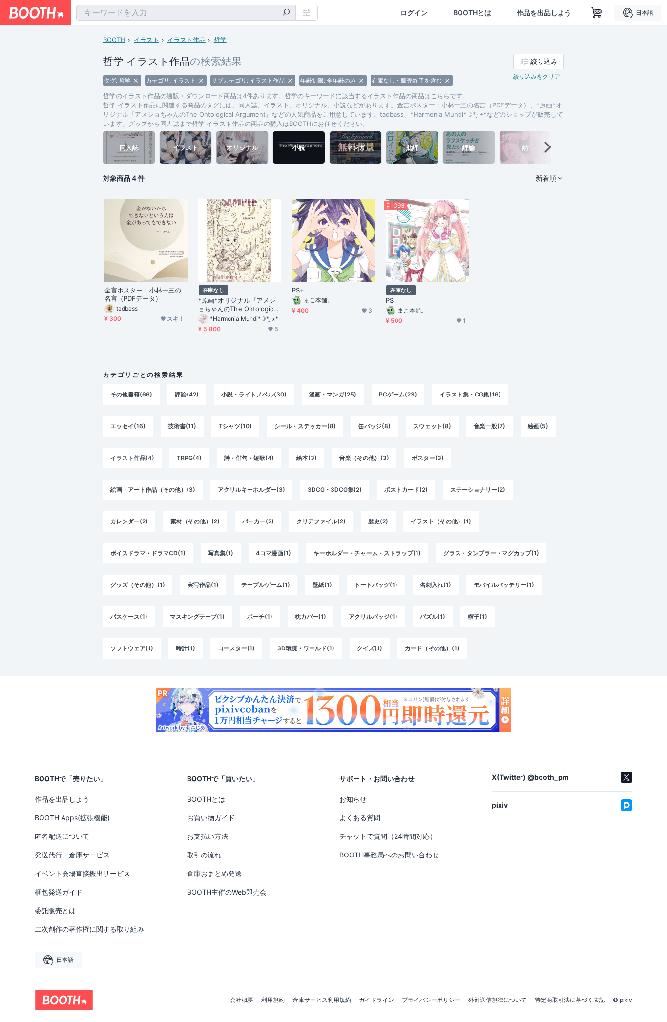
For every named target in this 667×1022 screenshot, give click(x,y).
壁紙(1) (322, 584)
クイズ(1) (369, 648)
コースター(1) (236, 648)
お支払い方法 (207, 836)
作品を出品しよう (544, 12)
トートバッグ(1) (375, 584)
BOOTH (114, 39)
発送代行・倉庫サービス (72, 855)
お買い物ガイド (211, 817)
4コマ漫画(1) (273, 553)
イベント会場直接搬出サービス (82, 873)
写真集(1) (220, 553)
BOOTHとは (472, 12)
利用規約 (273, 1000)
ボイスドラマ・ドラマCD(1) (148, 553)
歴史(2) (378, 521)
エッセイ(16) (128, 426)
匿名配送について (62, 836)
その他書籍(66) (131, 394)
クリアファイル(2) (321, 521)
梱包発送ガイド (59, 892)
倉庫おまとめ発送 (214, 873)
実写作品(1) (203, 584)
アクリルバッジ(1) (373, 616)
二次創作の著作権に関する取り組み (89, 929)
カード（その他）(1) (432, 648)
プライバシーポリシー (431, 1000)
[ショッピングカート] (596, 12)
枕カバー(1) (310, 616)
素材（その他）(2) (195, 521)
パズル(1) (432, 616)
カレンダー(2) (129, 521)
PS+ (298, 290)
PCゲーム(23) (398, 394)
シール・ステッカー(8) (305, 426)
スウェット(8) (432, 426)
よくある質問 (359, 817)
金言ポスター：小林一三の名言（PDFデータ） (142, 294)
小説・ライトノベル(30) (254, 394)
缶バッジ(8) (374, 426)
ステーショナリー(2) (477, 489)
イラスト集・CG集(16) (470, 394)
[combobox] (186, 13)
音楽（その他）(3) (364, 457)
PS (390, 300)
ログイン (414, 12)
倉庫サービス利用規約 (321, 1000)
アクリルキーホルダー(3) (251, 489)
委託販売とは (55, 910)
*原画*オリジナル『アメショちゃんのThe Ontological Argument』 (238, 304)
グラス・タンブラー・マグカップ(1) (491, 553)
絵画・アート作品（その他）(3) (152, 489)
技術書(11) (182, 426)
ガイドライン (376, 1000)
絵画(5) (538, 426)
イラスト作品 (186, 39)
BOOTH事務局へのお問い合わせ (389, 855)
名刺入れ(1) (435, 584)
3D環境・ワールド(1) (305, 648)
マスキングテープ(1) (197, 616)
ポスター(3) (428, 457)
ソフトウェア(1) (131, 648)
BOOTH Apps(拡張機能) (72, 817)
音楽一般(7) (489, 426)
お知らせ (353, 799)
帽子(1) (477, 616)
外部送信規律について (497, 1000)
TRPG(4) (189, 457)
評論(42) (187, 394)
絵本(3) (306, 457)
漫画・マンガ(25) (332, 394)
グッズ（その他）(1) (137, 584)
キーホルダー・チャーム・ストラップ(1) (367, 553)
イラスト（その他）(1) (441, 521)
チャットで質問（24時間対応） (388, 836)
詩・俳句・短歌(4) (249, 457)
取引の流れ (204, 855)
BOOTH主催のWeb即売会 (227, 892)
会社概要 (241, 1000)
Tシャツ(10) (235, 426)
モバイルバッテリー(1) (504, 584)
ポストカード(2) (406, 489)
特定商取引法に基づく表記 (570, 1000)
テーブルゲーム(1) (265, 584)
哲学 (220, 39)
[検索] (286, 13)
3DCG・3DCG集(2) (335, 489)
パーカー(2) (258, 521)
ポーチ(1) (259, 616)
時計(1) (185, 648)
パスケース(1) (128, 616)
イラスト (146, 39)
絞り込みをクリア (536, 76)
